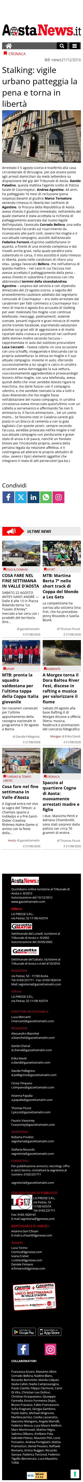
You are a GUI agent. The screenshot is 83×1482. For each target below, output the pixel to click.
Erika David (72, 736)
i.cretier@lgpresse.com (26, 1260)
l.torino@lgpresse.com (26, 1252)
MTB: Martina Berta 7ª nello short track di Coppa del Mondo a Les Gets (60, 586)
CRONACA (53, 777)
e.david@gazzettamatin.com (30, 1062)
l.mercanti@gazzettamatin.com (32, 1021)
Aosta (12, 840)
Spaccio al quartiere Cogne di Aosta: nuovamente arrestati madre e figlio (61, 796)
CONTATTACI (20, 1161)
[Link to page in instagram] (58, 497)
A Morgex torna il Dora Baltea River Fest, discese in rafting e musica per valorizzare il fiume (61, 688)
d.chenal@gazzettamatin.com (31, 1050)
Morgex (55, 736)
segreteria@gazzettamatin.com (39, 984)
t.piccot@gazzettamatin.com (30, 1112)
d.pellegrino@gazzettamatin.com (33, 1075)
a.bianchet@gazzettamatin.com (33, 1037)
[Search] (62, 45)
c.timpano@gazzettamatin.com (32, 1087)
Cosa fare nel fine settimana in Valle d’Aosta (20, 792)
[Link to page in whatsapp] (46, 497)
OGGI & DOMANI (17, 569)
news (56, 59)
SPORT (51, 569)
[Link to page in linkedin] (33, 497)
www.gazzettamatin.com (28, 901)
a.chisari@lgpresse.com (36, 1235)
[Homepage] (8, 45)
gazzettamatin (30, 629)
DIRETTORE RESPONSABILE (29, 1011)
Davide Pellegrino (28, 736)
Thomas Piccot (70, 629)
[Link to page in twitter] (21, 497)
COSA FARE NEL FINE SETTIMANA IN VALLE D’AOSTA (20, 581)
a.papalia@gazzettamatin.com (32, 1100)
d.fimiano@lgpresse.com (28, 1268)
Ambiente (53, 669)
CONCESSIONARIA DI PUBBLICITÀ (34, 1193)
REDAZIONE (19, 971)
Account (17, 1242)
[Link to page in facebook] (8, 497)
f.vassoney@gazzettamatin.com (33, 1124)
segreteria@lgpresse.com (37, 1219)
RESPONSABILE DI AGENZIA (30, 1226)
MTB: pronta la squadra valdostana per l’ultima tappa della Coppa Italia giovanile (20, 688)
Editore (16, 909)
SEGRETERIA (19, 1132)
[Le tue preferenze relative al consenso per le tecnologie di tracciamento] (75, 1474)
